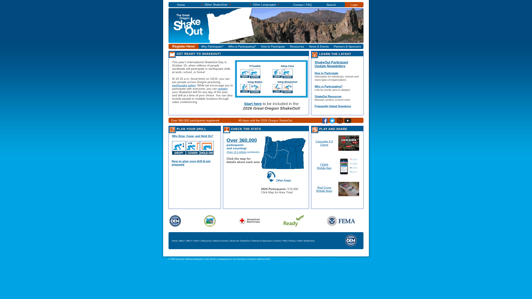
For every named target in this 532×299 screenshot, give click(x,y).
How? (197, 241)
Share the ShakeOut (240, 241)
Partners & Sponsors (347, 46)
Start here (253, 104)
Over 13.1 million (236, 152)
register (223, 88)
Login (354, 4)
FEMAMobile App (324, 166)
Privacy (292, 241)
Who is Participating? (242, 46)
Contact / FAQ (302, 4)
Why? (182, 241)
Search (331, 4)
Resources (297, 46)
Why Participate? (212, 46)
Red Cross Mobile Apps (324, 189)
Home (181, 4)
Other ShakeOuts (216, 4)
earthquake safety (184, 85)
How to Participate (273, 46)
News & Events (319, 46)
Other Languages (264, 4)
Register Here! (183, 46)
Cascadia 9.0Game (324, 143)
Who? (189, 241)
